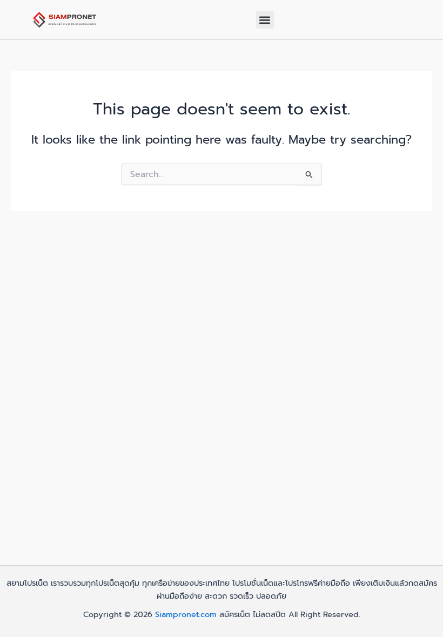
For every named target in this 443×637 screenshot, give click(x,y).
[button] (265, 20)
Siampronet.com (186, 614)
